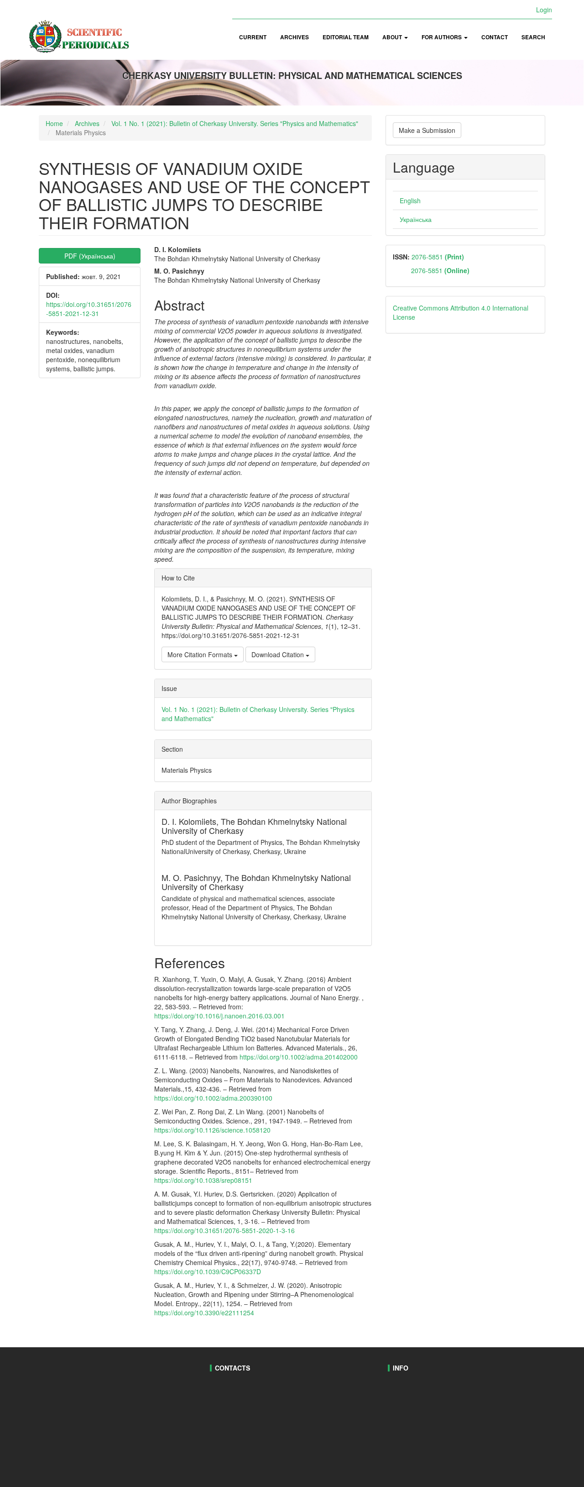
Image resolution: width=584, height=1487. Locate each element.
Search (533, 37)
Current (252, 37)
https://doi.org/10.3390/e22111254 (204, 1312)
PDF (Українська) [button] (89, 255)
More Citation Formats (200, 654)
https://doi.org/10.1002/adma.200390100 (213, 1097)
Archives (294, 37)
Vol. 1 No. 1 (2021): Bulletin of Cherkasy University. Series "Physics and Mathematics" (234, 123)
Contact (494, 37)
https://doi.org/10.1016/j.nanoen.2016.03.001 (219, 1015)
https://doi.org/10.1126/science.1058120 (212, 1129)
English (410, 200)
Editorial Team (346, 37)
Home (54, 123)
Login (544, 9)
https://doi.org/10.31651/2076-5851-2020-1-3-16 (224, 1230)
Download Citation (278, 654)
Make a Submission (427, 130)
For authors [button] (442, 37)
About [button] (392, 37)
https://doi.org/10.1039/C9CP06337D (207, 1271)
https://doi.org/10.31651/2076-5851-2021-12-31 (88, 309)
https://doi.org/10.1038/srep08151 (203, 1180)
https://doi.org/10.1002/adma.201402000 (299, 1056)
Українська (416, 219)
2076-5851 (437, 256)
